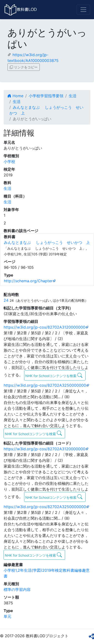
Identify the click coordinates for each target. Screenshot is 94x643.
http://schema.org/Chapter (28, 280)
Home (17, 95)
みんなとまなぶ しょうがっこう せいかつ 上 (47, 242)
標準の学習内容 (17, 589)
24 (6, 300)
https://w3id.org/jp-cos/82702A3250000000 (45, 385)
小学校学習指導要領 (46, 95)
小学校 (9, 161)
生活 (72, 95)
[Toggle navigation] (83, 9)
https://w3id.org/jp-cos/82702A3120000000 (44, 327)
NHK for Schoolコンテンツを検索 (51, 376)
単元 (7, 616)
